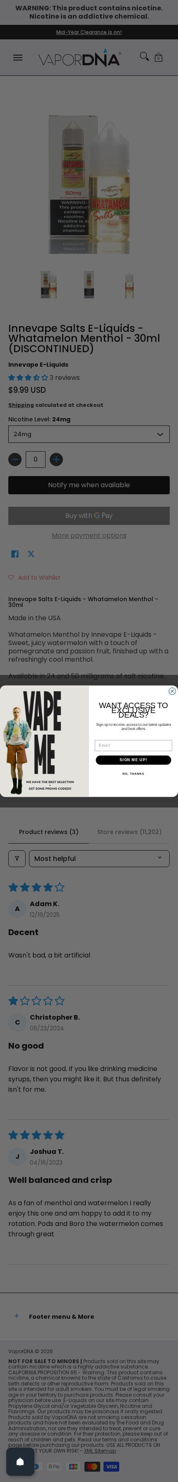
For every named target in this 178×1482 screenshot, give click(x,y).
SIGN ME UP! (133, 760)
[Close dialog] (172, 691)
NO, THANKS (133, 774)
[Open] (20, 1462)
